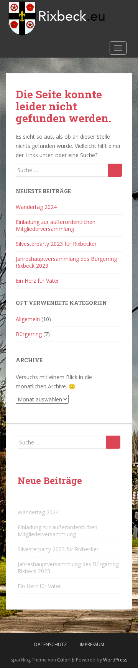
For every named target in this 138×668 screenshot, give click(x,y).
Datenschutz (50, 644)
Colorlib (66, 659)
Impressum (92, 644)
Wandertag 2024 (36, 207)
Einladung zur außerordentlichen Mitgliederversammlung (55, 225)
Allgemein (28, 319)
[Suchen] (115, 170)
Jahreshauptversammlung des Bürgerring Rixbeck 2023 (66, 262)
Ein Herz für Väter (37, 280)
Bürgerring (29, 334)
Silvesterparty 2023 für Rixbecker (56, 243)
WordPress (115, 659)
